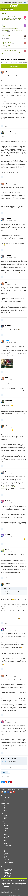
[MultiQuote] (2, 126)
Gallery (5, 817)
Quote (6, 126)
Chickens (6, 828)
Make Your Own (7, 875)
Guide (2, 821)
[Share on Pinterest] (11, 782)
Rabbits (5, 843)
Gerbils (5, 834)
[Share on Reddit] (6, 782)
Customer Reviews (8, 799)
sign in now (3, 761)
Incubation (6, 839)
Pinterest (14, 792)
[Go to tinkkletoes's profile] (25, 36)
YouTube (11, 792)
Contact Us (6, 806)
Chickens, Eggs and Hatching (20, 62)
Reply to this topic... (8, 767)
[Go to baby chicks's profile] (25, 51)
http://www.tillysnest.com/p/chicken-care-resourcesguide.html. (9, 487)
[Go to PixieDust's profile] (2, 535)
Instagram (2, 792)
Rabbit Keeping (7, 870)
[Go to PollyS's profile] (2, 72)
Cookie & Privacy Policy (13, 889)
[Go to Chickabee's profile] (2, 219)
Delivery (6, 809)
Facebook (8, 792)
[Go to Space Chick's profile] (2, 629)
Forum (5, 815)
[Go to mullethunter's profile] (2, 132)
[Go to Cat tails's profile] (2, 341)
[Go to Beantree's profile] (2, 501)
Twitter (5, 792)
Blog (5, 818)
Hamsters (6, 837)
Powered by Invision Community (14, 895)
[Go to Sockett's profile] (25, 43)
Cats (19, 37)
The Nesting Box (18, 30)
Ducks (5, 831)
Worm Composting (8, 845)
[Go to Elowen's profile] (25, 25)
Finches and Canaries (9, 833)
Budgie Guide (7, 825)
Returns (6, 810)
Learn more (20, 2)
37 (15, 28)
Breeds (2, 848)
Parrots (5, 840)
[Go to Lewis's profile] (2, 426)
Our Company (7, 797)
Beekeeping (6, 872)
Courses (3, 867)
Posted (10, 73)
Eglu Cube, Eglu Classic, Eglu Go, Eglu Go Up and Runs (11, 18)
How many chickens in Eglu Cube (9, 16)
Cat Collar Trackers (6, 35)
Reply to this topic (14, 66)
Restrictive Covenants (6, 42)
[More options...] (25, 72)
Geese (5, 858)
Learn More (6, 886)
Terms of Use (4, 889)
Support (6, 807)
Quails (5, 842)
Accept (24, 2)
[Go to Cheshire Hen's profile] (2, 472)
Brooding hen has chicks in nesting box (10, 50)
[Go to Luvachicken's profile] (2, 584)
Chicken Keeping (8, 869)
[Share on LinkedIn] (9, 782)
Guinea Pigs (6, 836)
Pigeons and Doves (8, 862)
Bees (5, 824)
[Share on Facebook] (4, 782)
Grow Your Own (7, 873)
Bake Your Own (7, 876)
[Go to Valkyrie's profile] (2, 550)
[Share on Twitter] (2, 782)
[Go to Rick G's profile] (25, 17)
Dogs (5, 830)
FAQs (5, 800)
